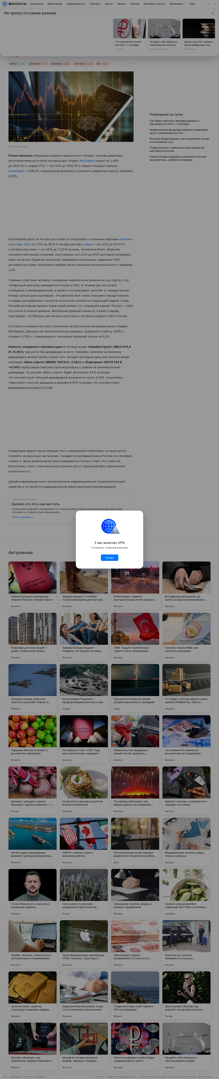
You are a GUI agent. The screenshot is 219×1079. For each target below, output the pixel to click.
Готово (109, 557)
